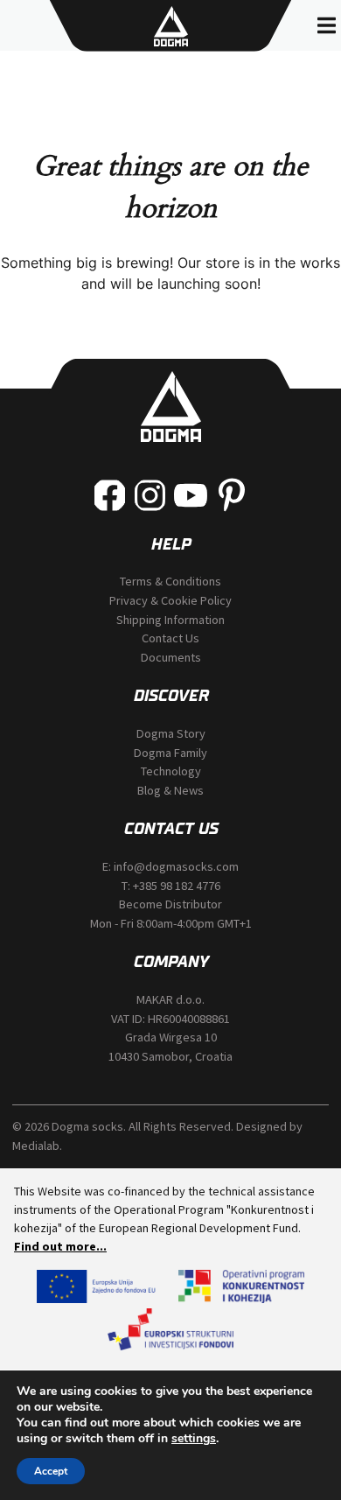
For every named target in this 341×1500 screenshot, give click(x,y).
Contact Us (170, 638)
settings (193, 1439)
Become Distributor (170, 904)
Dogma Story (170, 733)
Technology (171, 771)
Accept (50, 1471)
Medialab (35, 1145)
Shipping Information (170, 619)
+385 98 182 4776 (176, 886)
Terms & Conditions (170, 581)
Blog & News (170, 790)
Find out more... (60, 1246)
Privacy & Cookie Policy (170, 600)
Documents (171, 657)
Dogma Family (170, 753)
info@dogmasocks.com (176, 866)
